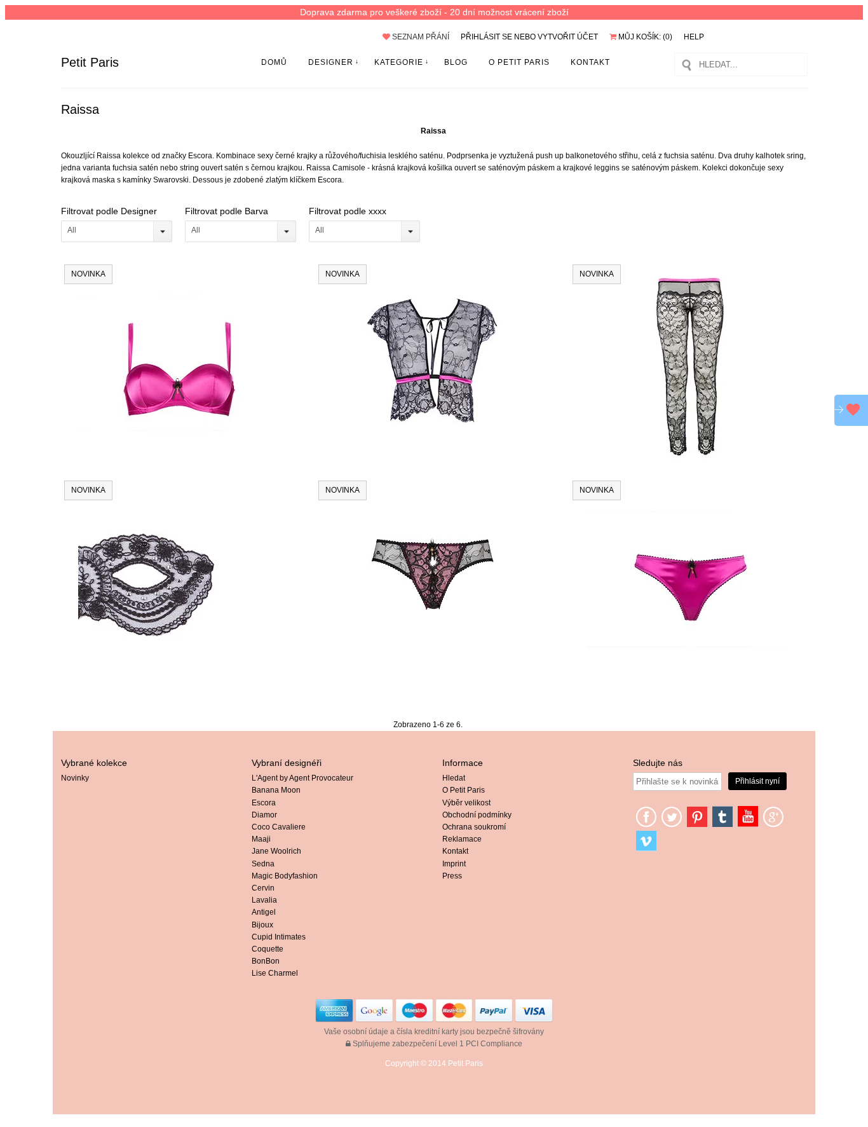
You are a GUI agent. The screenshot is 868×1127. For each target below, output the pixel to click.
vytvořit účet (568, 36)
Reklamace (462, 839)
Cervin (263, 888)
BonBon (266, 961)
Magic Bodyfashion (285, 875)
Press (452, 875)
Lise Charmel (275, 973)
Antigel (264, 912)
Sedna (263, 863)
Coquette (267, 949)
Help (694, 36)
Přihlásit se (486, 36)
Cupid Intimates (279, 936)
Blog (456, 62)
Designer (330, 62)
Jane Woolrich (276, 851)
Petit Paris (90, 62)
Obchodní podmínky (477, 814)
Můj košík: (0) (644, 36)
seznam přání (419, 36)
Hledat (453, 778)
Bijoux (262, 924)
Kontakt (590, 62)
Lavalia (264, 900)
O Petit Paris (519, 62)
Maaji (261, 839)
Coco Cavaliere (279, 827)
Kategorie (398, 62)
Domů (274, 62)
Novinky (75, 778)
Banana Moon (276, 790)
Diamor (264, 814)
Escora (264, 802)
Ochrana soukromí (474, 827)
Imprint (454, 863)
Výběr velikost (466, 802)
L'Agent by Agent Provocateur (302, 778)
